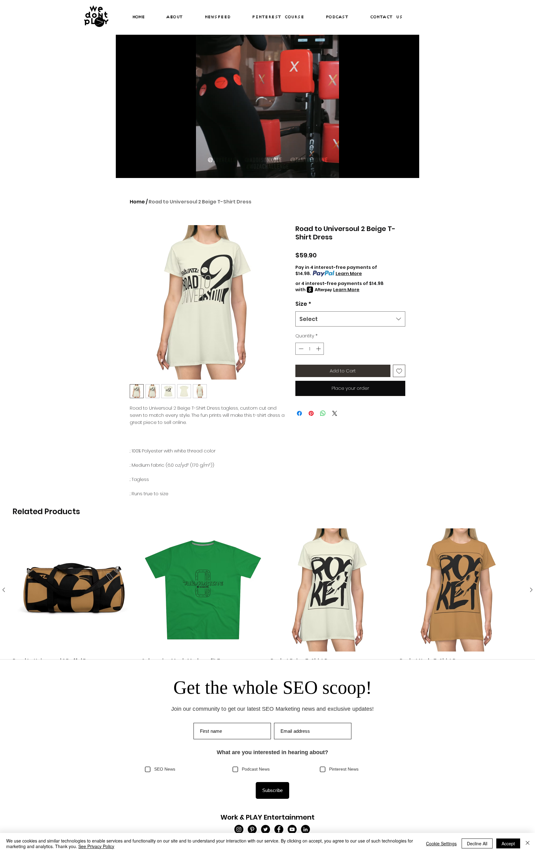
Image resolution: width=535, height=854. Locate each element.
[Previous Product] (3, 590)
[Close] (527, 843)
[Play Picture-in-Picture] (400, 170)
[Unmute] (134, 170)
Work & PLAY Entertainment (267, 817)
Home (137, 201)
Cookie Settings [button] (441, 843)
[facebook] (278, 829)
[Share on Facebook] (299, 413)
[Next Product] (531, 590)
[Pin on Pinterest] (311, 413)
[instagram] (238, 829)
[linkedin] (305, 829)
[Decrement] (300, 348)
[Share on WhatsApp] (323, 413)
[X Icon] (265, 829)
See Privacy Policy (96, 846)
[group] (267, 601)
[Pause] (124, 170)
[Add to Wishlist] (399, 371)
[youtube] (292, 829)
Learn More (349, 273)
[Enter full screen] (411, 170)
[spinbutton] (310, 348)
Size (303, 304)
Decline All (477, 843)
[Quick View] (74, 590)
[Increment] (319, 348)
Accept (508, 843)
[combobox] (350, 319)
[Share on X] (334, 413)
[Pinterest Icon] (252, 829)
